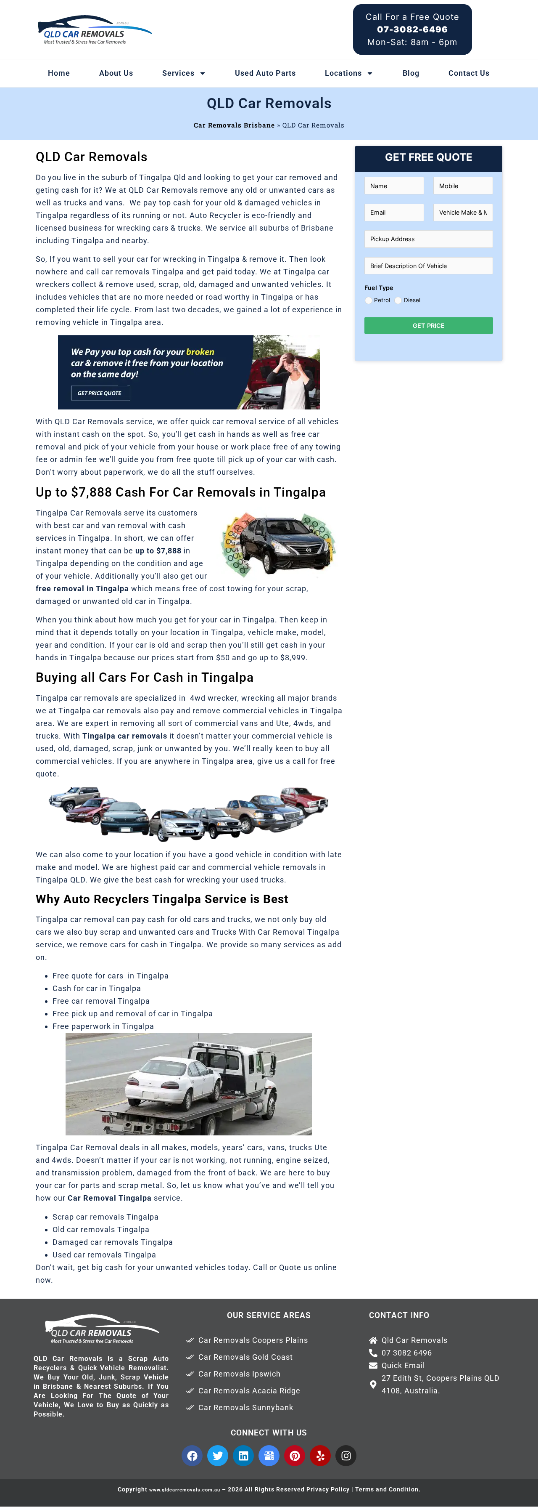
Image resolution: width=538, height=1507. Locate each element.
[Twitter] (217, 1455)
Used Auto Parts (265, 73)
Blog (411, 73)
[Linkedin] (243, 1455)
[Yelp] (320, 1455)
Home (59, 73)
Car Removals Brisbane (234, 125)
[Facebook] (192, 1455)
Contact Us (469, 73)
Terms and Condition (387, 1489)
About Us (116, 73)
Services (178, 73)
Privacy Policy (328, 1489)
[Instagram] (345, 1455)
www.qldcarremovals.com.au (184, 1490)
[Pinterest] (294, 1455)
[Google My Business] (269, 1455)
